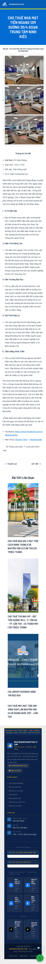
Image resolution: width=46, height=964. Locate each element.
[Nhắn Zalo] (40, 949)
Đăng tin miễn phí (15, 806)
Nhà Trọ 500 (16, 771)
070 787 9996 (18, 821)
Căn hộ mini (13, 794)
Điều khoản (24, 956)
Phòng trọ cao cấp (16, 791)
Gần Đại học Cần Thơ (17, 802)
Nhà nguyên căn (15, 798)
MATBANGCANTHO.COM (16, 4)
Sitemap (33, 956)
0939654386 (36, 439)
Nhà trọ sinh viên (15, 787)
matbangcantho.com (19, 765)
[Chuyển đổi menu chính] (41, 4)
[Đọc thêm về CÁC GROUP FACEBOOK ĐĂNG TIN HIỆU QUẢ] (23, 660)
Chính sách (13, 956)
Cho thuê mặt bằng (16, 783)
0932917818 (21, 439)
